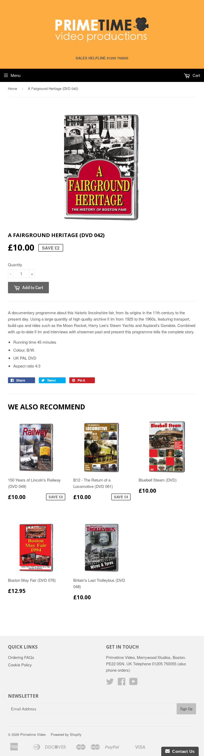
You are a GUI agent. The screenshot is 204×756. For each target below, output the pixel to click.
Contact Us (182, 751)
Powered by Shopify (66, 734)
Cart (196, 75)
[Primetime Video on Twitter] (110, 683)
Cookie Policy (20, 664)
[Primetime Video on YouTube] (133, 683)
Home (12, 88)
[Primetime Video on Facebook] (122, 683)
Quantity (15, 264)
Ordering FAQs (21, 657)
